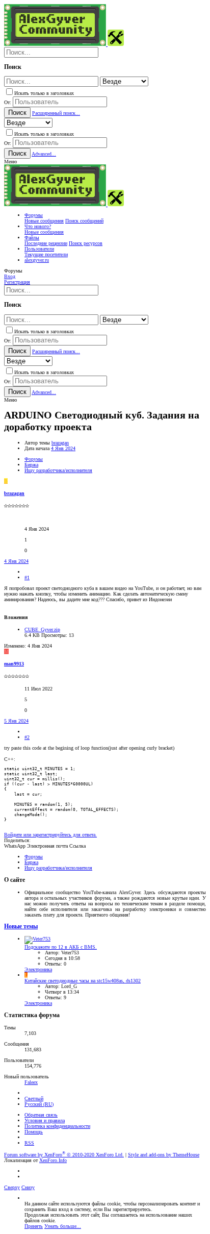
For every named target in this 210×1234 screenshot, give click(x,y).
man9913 (14, 664)
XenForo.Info (53, 1160)
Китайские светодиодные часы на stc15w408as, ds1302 (82, 980)
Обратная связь (41, 1115)
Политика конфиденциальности (57, 1126)
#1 (27, 577)
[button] (10, 161)
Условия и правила (44, 1120)
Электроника (38, 969)
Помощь (33, 1131)
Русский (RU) (39, 1104)
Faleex (31, 1082)
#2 (27, 737)
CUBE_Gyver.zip (42, 629)
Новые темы (21, 926)
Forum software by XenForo (64, 1154)
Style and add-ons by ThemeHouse (163, 1154)
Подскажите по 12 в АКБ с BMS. (60, 947)
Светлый (33, 1098)
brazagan (60, 443)
